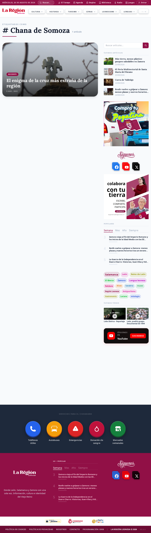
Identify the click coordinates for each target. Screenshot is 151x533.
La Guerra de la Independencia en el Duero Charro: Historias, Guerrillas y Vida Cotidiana (128, 249)
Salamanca (111, 274)
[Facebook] (116, 166)
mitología (135, 296)
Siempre (133, 230)
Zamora (121, 280)
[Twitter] (136, 166)
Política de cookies (15, 529)
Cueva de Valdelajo (118, 259)
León (124, 274)
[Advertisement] (126, 366)
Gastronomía (110, 296)
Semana (108, 230)
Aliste (119, 285)
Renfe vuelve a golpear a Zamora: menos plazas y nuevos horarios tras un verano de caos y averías (128, 238)
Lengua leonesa (137, 280)
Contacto (75, 529)
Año (124, 230)
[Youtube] (126, 166)
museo (140, 285)
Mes (117, 230)
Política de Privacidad (41, 529)
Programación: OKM (93, 529)
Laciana (123, 296)
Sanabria (129, 285)
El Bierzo (109, 280)
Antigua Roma (129, 291)
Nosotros (61, 529)
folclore (109, 286)
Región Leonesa (112, 291)
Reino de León (138, 274)
